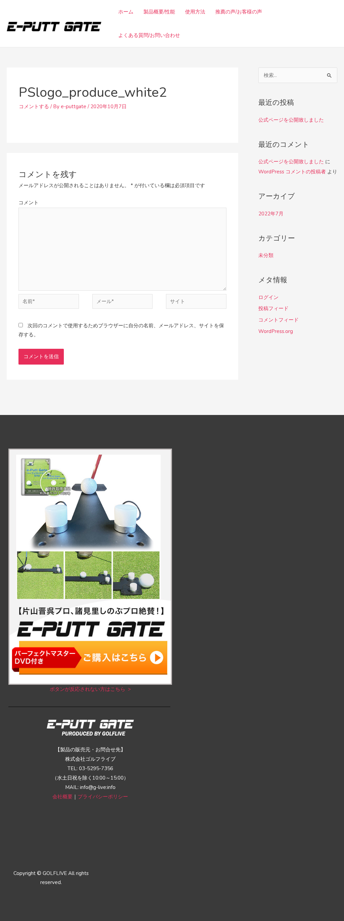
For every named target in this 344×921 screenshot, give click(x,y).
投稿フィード (273, 308)
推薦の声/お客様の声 (238, 11)
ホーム (125, 11)
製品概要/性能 (159, 11)
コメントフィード (278, 320)
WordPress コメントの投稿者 (292, 171)
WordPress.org (275, 331)
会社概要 (62, 796)
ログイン (268, 297)
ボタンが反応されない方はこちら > (90, 689)
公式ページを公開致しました (291, 120)
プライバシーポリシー (103, 796)
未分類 (265, 255)
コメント (28, 202)
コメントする (34, 106)
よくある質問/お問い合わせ (149, 35)
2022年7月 (271, 213)
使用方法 (195, 11)
